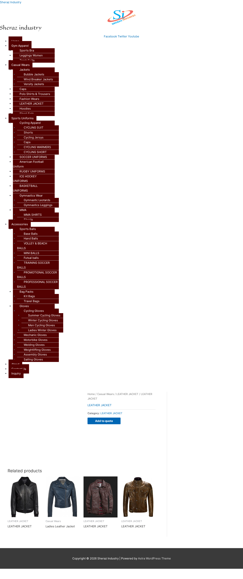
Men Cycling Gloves (41, 325)
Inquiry (16, 373)
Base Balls (31, 233)
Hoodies (25, 108)
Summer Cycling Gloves (44, 315)
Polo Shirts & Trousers (35, 94)
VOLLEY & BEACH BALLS (32, 246)
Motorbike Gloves (35, 340)
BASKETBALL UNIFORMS (25, 188)
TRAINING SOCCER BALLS (33, 265)
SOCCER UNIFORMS (33, 157)
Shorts (28, 132)
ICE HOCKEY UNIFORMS (25, 179)
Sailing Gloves (33, 359)
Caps (23, 89)
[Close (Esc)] (55, 572)
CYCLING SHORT (35, 152)
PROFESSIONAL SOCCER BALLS (37, 284)
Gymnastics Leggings (38, 205)
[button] (126, 45)
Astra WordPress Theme (154, 558)
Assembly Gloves (35, 354)
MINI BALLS (31, 253)
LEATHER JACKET (32, 103)
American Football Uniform (28, 164)
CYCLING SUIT (33, 127)
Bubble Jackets (34, 74)
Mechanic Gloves (35, 335)
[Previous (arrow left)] (7, 577)
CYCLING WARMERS (37, 147)
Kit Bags (29, 296)
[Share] (39, 572)
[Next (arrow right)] (23, 577)
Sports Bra (27, 50)
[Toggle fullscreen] (23, 572)
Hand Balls (31, 238)
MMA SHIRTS (33, 214)
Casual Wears (105, 394)
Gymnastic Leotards (37, 200)
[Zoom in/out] (7, 572)
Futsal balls (31, 258)
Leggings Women (31, 55)
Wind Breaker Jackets (38, 79)
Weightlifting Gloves (37, 350)
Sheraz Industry (10, 2)
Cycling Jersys (33, 137)
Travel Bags (31, 301)
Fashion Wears (29, 99)
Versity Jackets (34, 84)
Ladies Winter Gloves (42, 330)
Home (91, 394)
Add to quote (104, 421)
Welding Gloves (34, 345)
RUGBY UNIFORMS (32, 171)
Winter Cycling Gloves (43, 320)
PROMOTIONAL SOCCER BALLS (37, 275)
